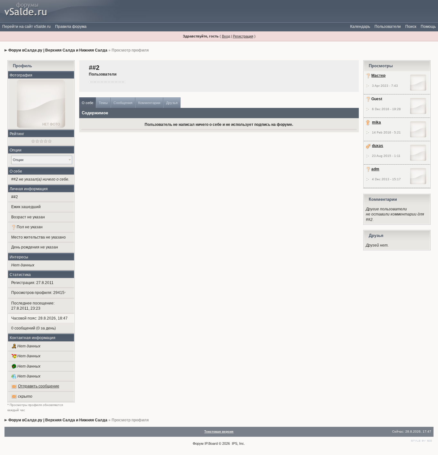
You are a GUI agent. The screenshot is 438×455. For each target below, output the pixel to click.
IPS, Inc (238, 443)
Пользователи (388, 26)
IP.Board (211, 443)
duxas (377, 145)
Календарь (360, 26)
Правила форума (71, 26)
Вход (226, 36)
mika (376, 122)
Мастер (378, 75)
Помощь (428, 26)
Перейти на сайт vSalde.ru (26, 26)
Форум (198, 443)
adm (375, 169)
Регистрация (243, 36)
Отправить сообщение (38, 386)
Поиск (410, 26)
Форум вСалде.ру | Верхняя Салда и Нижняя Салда (57, 50)
